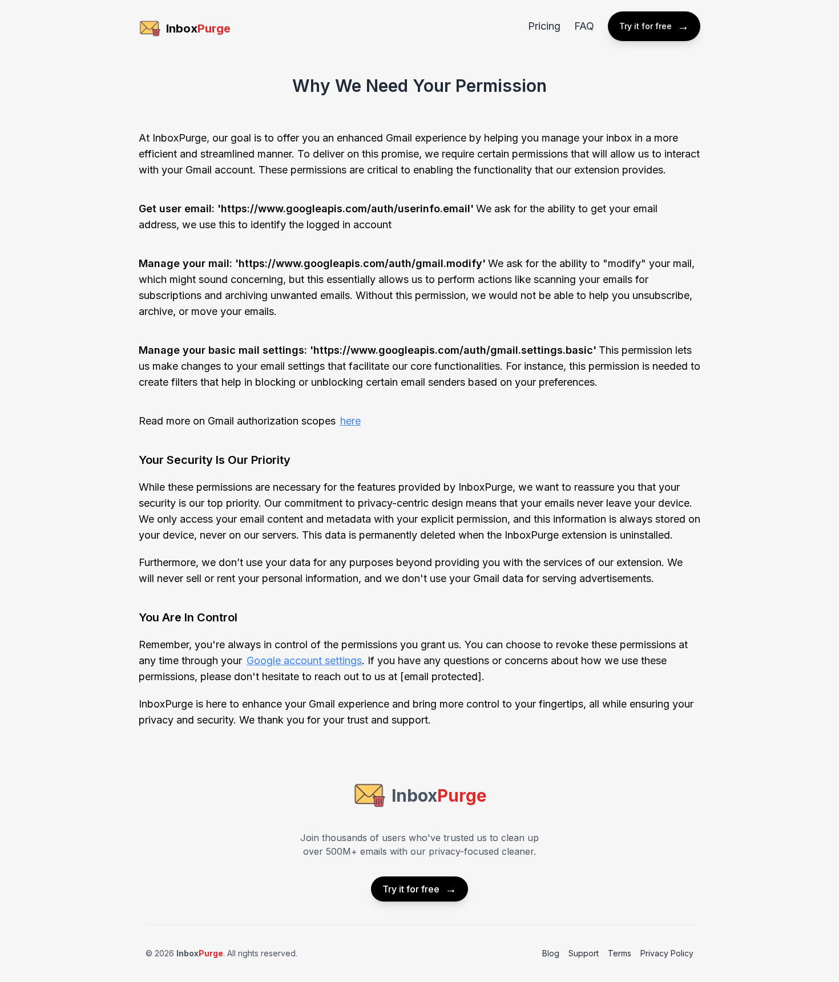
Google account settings (304, 660)
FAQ (584, 26)
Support (583, 953)
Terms (619, 953)
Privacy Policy (666, 953)
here (350, 421)
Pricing (544, 26)
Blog (550, 953)
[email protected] (441, 676)
